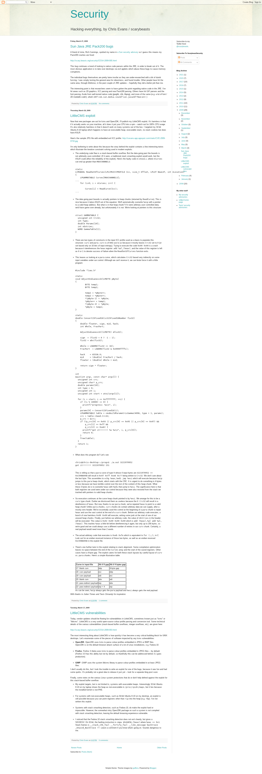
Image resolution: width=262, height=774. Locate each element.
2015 (181, 89)
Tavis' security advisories (184, 206)
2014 (181, 92)
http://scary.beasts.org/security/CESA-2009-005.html (93, 60)
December (185, 113)
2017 (181, 82)
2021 (181, 75)
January (184, 179)
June (183, 141)
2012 (181, 99)
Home (119, 748)
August (184, 134)
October (184, 124)
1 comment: (103, 600)
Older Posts (162, 748)
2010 (181, 106)
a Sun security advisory (127, 52)
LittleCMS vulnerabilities (88, 613)
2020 (181, 78)
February (185, 176)
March (184, 148)
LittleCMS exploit (82, 116)
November (185, 119)
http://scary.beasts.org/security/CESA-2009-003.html (93, 630)
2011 (181, 103)
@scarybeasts (182, 46)
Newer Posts (76, 748)
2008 (181, 184)
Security (89, 14)
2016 (181, 85)
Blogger (153, 768)
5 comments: (104, 740)
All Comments (186, 62)
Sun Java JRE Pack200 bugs (91, 46)
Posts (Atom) (87, 752)
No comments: (104, 103)
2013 (181, 96)
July (183, 137)
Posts (182, 58)
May (183, 144)
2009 (181, 110)
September (185, 128)
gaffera (136, 768)
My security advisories (183, 196)
